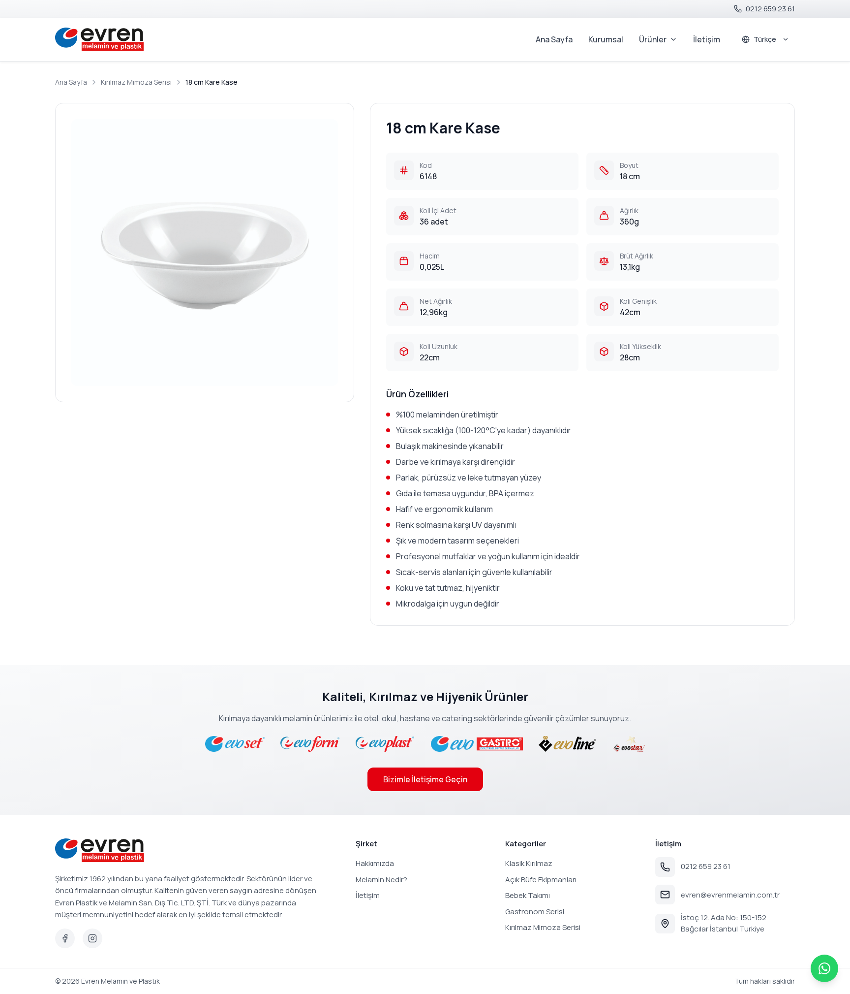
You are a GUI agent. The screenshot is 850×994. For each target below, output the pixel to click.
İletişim (706, 39)
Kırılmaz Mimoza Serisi (136, 82)
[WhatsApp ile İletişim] (824, 968)
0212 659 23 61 (705, 866)
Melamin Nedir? (381, 879)
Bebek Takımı (527, 895)
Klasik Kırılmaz (528, 863)
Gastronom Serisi (534, 911)
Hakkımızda (375, 863)
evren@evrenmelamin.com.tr (730, 895)
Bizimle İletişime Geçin (425, 779)
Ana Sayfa (554, 39)
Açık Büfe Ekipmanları (541, 879)
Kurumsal (605, 39)
